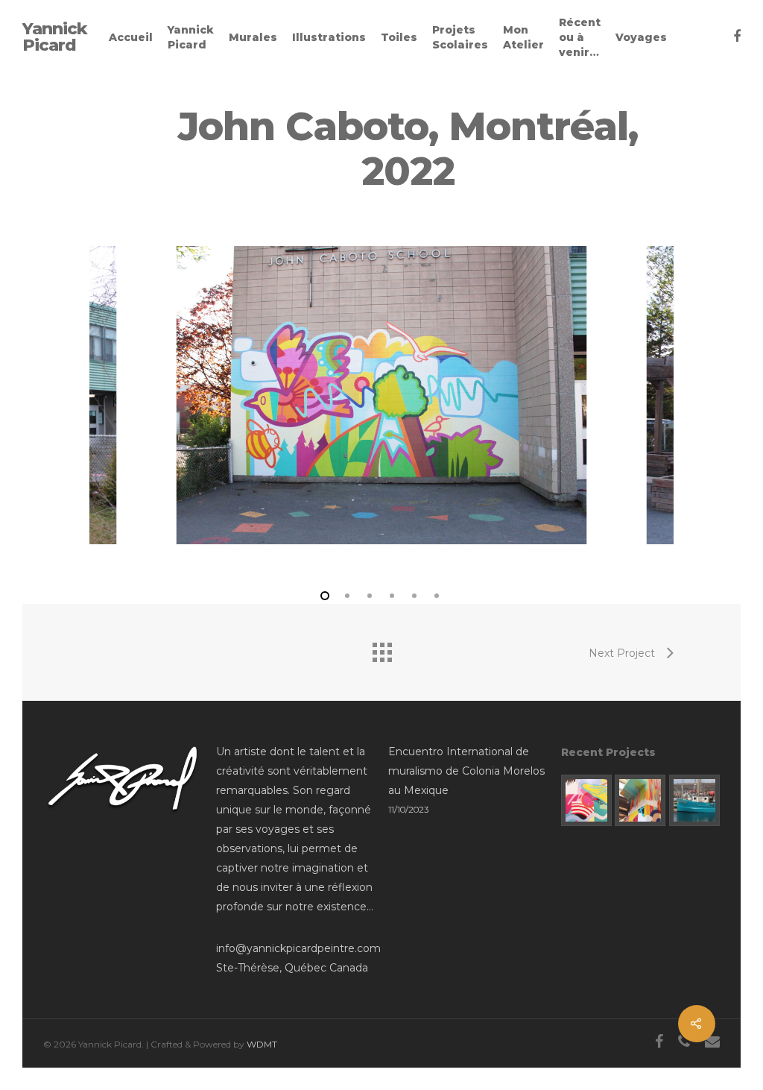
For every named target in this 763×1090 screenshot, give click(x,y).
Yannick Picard (54, 37)
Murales (253, 37)
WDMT (262, 1044)
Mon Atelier (523, 37)
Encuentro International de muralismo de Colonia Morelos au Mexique (466, 771)
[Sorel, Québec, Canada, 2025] (640, 800)
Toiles (399, 37)
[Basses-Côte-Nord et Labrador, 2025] (694, 800)
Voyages (641, 37)
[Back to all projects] (381, 649)
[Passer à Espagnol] (696, 37)
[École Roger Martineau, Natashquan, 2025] (586, 800)
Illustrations (329, 37)
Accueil (131, 37)
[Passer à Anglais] (681, 37)
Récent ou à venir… (580, 37)
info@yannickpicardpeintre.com (298, 948)
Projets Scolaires (460, 37)
